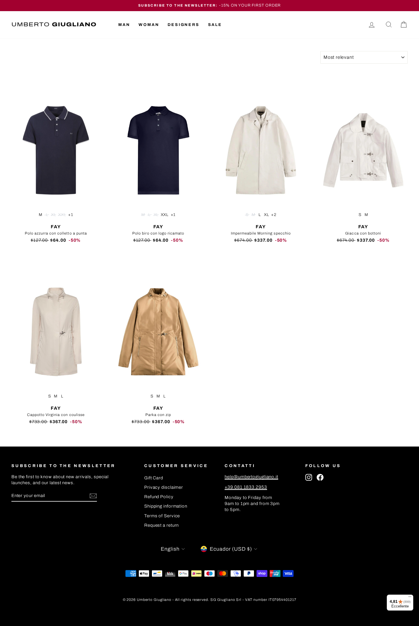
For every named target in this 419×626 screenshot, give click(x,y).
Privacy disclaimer (163, 487)
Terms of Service (162, 516)
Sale (215, 25)
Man (124, 25)
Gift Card (153, 478)
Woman (149, 25)
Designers (183, 25)
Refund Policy (159, 496)
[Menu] (409, 598)
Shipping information (165, 506)
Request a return (161, 525)
